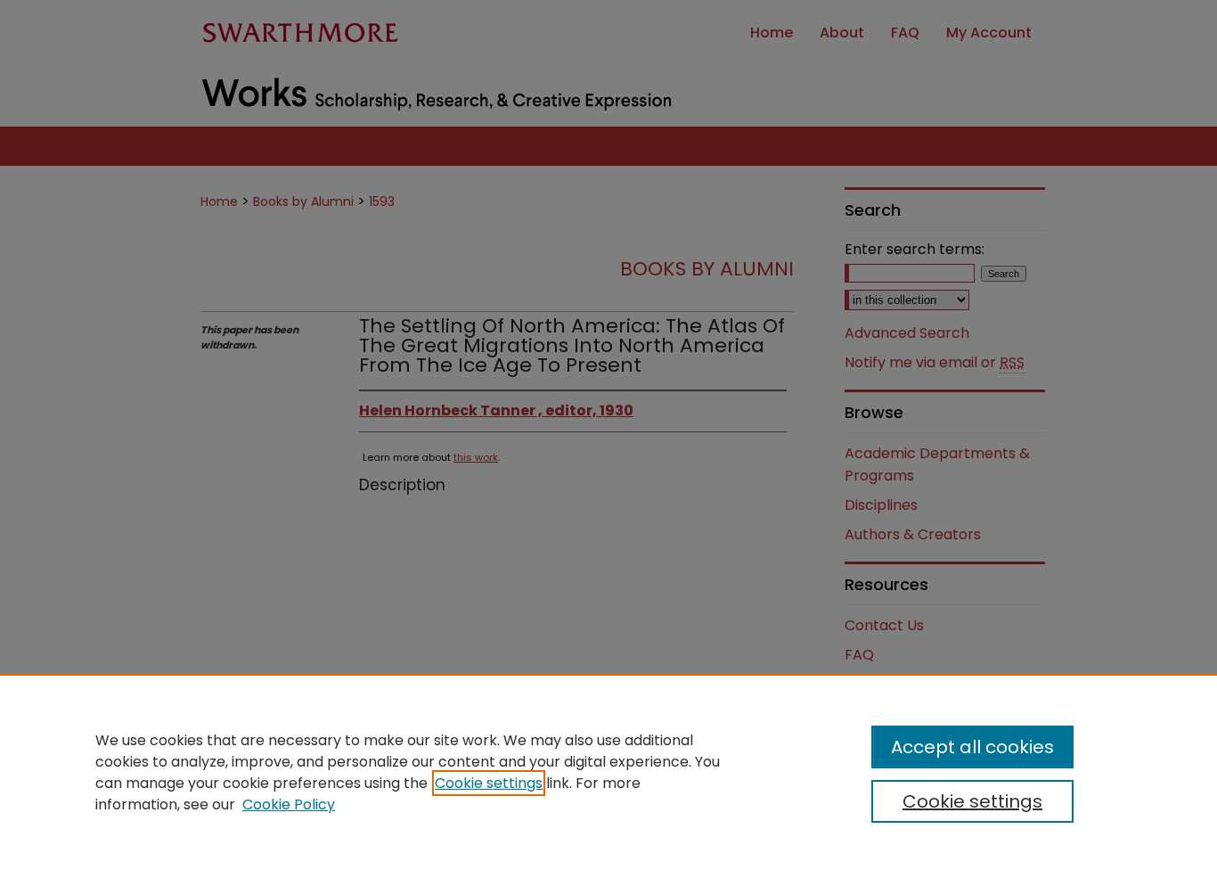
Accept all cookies (972, 747)
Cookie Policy (288, 804)
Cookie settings (489, 783)
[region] (608, 772)
